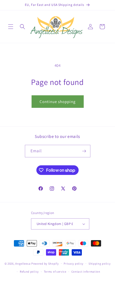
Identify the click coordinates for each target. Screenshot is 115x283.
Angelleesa (22, 263)
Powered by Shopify (45, 263)
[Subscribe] (84, 151)
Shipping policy (100, 263)
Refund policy (29, 271)
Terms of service (55, 271)
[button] (11, 26)
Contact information (85, 271)
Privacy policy (73, 263)
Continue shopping (58, 101)
